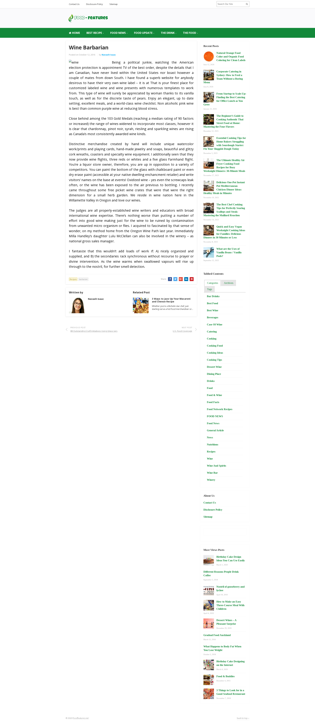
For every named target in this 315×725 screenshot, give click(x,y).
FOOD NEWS (118, 33)
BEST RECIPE (94, 33)
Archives (228, 283)
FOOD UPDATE (143, 33)
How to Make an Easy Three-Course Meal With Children (230, 605)
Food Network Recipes (219, 409)
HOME (75, 33)
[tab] (212, 283)
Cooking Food (215, 345)
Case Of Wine (214, 324)
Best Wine (212, 310)
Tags (209, 289)
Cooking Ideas (215, 352)
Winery (211, 479)
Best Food (212, 303)
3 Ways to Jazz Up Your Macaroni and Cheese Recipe (171, 300)
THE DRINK (168, 33)
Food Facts (213, 402)
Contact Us (74, 4)
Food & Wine (214, 395)
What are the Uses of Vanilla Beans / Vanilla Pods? (229, 252)
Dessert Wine (214, 366)
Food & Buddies (225, 676)
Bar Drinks (213, 296)
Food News (213, 423)
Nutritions (212, 444)
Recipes (73, 279)
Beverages (212, 317)
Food (210, 388)
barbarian (83, 279)
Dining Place (214, 374)
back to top (242, 718)
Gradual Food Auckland (217, 635)
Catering (212, 331)
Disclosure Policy (94, 4)
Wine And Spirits (216, 465)
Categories (212, 283)
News (210, 437)
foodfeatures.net (81, 718)
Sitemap (113, 4)
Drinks (211, 381)
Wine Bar (212, 472)
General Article (215, 430)
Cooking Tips (214, 359)
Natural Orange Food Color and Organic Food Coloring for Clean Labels (230, 57)
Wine (210, 458)
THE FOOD (189, 33)
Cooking (211, 338)
